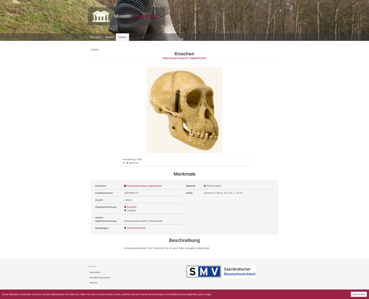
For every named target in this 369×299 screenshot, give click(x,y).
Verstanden (359, 294)
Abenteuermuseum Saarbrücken (185, 58)
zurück (94, 49)
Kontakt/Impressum (99, 277)
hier (209, 294)
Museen (109, 37)
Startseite (95, 37)
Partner (93, 282)
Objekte (122, 37)
